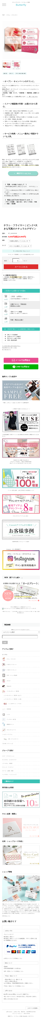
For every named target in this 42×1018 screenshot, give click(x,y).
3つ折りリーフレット (11, 664)
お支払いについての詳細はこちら (13, 958)
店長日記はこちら (6, 915)
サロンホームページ (11, 729)
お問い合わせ (9, 1011)
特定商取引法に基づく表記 (9, 348)
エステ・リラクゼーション (8, 756)
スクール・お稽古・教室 (7, 770)
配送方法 (23, 1011)
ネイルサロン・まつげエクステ (9, 759)
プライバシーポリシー (17, 1013)
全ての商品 (4, 654)
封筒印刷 (8, 709)
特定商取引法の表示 (31, 1011)
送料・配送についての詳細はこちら (13, 971)
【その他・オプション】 (7, 743)
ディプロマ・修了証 (11, 719)
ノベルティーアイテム (7, 734)
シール (8, 714)
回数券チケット (10, 724)
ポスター (8, 680)
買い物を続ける (6, 349)
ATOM (28, 1013)
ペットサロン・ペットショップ (9, 774)
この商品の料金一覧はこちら (21, 251)
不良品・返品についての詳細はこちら (14, 986)
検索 (4, 642)
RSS (25, 1013)
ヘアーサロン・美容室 (7, 763)
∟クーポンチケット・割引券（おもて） (13, 695)
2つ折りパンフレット (11, 669)
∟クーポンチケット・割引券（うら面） (13, 699)
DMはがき (8, 686)
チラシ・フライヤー (12, 15)
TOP (3, 15)
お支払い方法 (17, 1011)
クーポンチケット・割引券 (12, 691)
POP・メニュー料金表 (11, 675)
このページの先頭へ (32, 1008)
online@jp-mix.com (12, 999)
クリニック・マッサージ (7, 767)
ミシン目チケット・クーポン (15, 703)
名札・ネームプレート (13, 739)
